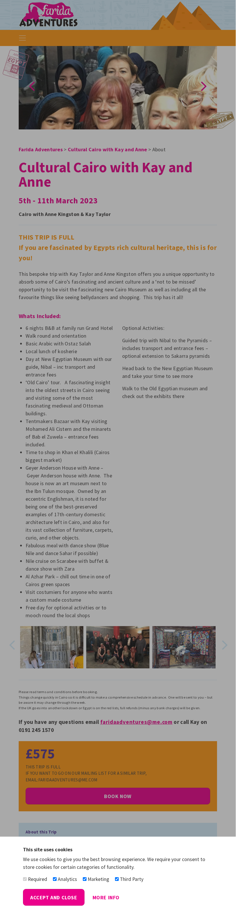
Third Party (131, 879)
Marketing (98, 879)
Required (37, 879)
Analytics (67, 879)
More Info (106, 897)
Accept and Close (53, 897)
